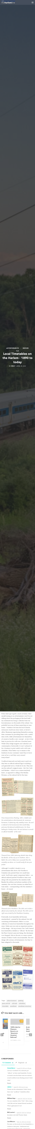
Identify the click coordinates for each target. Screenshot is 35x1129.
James (9, 1087)
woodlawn (13, 1006)
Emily (13, 366)
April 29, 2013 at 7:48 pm (24, 1112)
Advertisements (12, 348)
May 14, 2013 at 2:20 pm (24, 1122)
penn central (6, 1003)
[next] (30, 1034)
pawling (20, 1000)
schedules (22, 1003)
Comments (8, 1062)
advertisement (11, 1000)
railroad (14, 1003)
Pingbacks (22, 1062)
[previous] (1, 1034)
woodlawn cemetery (24, 1006)
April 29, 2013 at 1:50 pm (24, 1068)
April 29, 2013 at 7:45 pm (25, 1098)
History (26, 348)
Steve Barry (11, 1068)
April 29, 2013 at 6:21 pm (21, 1087)
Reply (9, 1083)
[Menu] (32, 2)
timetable (5, 1006)
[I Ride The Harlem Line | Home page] (10, 2)
